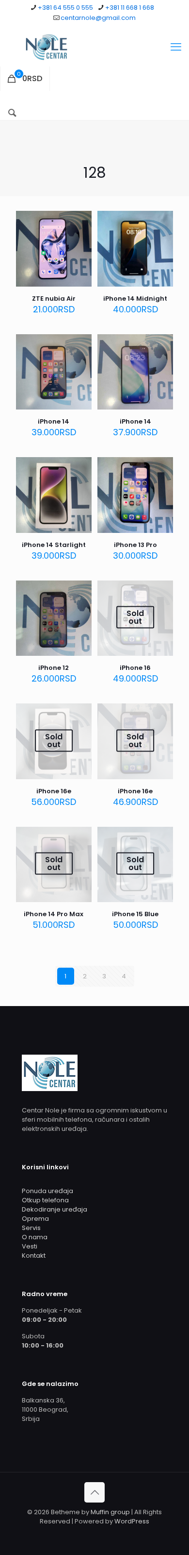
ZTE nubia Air (54, 298)
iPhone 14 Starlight (54, 544)
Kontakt (34, 1255)
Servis (31, 1227)
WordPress (131, 1521)
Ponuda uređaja (47, 1191)
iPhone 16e (53, 791)
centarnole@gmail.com (98, 17)
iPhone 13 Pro (135, 544)
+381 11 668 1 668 (129, 7)
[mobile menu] (176, 47)
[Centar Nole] (94, 47)
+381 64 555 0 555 (65, 7)
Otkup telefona (45, 1200)
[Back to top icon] (94, 1492)
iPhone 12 (53, 667)
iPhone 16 (135, 667)
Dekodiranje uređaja (54, 1209)
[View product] (80, 236)
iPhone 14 (53, 421)
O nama (34, 1237)
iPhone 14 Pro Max (53, 914)
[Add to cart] (80, 222)
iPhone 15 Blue (135, 914)
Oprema (35, 1218)
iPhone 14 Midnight (135, 298)
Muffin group (110, 1512)
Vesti (29, 1246)
